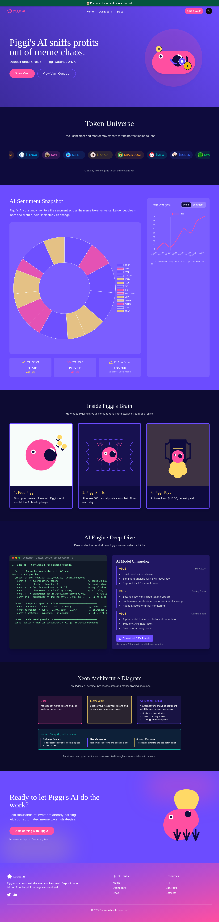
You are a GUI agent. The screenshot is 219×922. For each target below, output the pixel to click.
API (168, 882)
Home (90, 11)
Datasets (171, 893)
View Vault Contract (56, 73)
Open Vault (194, 11)
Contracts (171, 887)
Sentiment (198, 204)
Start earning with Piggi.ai (32, 830)
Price (186, 204)
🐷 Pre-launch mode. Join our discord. (109, 3)
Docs (120, 11)
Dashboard (105, 11)
